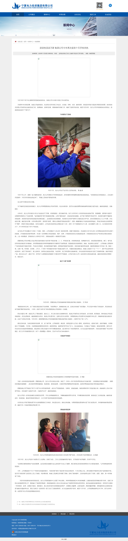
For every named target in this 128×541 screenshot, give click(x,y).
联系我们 (54, 514)
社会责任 (108, 14)
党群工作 (93, 14)
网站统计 (14, 535)
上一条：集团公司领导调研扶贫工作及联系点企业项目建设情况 (34, 501)
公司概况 (31, 14)
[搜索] (110, 9)
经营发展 (62, 14)
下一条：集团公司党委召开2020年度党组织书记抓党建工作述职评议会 (36, 504)
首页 (17, 14)
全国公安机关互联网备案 (21, 532)
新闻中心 (47, 14)
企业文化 (77, 14)
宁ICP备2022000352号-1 (44, 525)
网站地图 (63, 514)
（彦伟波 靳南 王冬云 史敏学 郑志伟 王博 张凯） (71, 53)
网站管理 (71, 514)
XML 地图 (64, 539)
